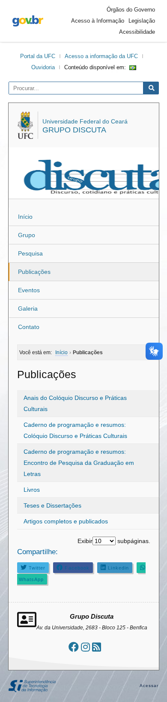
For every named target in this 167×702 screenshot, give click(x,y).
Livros (32, 489)
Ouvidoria (43, 67)
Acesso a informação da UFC (101, 56)
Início (25, 216)
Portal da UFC (37, 56)
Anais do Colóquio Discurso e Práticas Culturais (75, 403)
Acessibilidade (137, 32)
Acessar (149, 685)
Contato (28, 326)
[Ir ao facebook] (74, 647)
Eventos (29, 290)
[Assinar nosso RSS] (96, 647)
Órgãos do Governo (131, 9)
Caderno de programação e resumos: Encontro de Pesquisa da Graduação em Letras (79, 462)
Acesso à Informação (97, 21)
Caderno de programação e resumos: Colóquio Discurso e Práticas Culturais (75, 430)
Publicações (34, 271)
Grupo (26, 235)
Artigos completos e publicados (66, 521)
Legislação (141, 21)
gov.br (27, 20)
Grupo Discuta (74, 130)
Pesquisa (30, 253)
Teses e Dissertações (52, 505)
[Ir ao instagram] (85, 647)
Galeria (28, 308)
